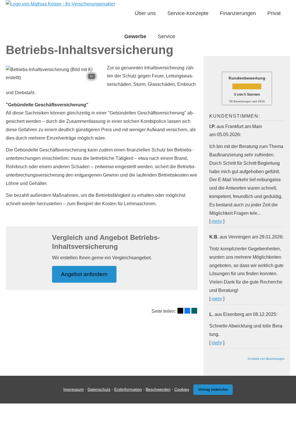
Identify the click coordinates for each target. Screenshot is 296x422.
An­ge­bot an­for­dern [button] (84, 274)
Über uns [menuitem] (145, 13)
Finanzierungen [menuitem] (238, 13)
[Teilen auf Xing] (194, 311)
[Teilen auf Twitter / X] (180, 311)
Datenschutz (99, 389)
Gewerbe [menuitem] (135, 36)
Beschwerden (158, 389)
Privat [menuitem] (274, 13)
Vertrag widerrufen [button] (213, 389)
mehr (217, 221)
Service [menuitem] (166, 36)
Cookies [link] (181, 389)
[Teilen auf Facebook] (187, 311)
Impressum (73, 389)
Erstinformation (128, 389)
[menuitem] (126, 13)
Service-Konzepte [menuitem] (187, 13)
